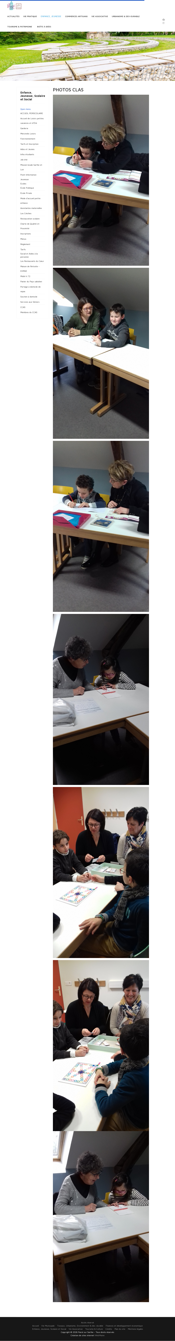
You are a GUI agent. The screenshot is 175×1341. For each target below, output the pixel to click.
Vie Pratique (30, 16)
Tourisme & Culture (94, 1329)
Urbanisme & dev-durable (126, 16)
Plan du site (120, 1329)
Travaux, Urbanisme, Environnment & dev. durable (80, 1326)
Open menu (25, 109)
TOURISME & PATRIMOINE (19, 26)
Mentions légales (135, 1329)
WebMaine (100, 1335)
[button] (23, 183)
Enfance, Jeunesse (51, 16)
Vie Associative (99, 16)
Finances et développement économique (124, 1326)
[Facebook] (164, 20)
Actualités (13, 16)
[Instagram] (163, 23)
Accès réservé (87, 1322)
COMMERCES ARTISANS (76, 16)
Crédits (108, 1329)
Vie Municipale (48, 1326)
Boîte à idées (44, 26)
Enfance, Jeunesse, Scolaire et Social (49, 1329)
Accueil (35, 1326)
